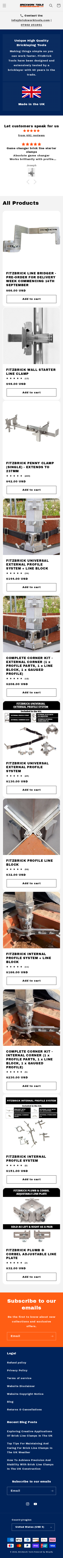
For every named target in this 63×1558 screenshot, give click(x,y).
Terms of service (19, 1378)
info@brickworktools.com (30, 20)
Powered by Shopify (43, 1552)
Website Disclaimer (21, 1386)
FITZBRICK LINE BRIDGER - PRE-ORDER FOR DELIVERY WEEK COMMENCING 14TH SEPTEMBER (31, 279)
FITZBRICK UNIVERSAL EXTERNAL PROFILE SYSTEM (27, 767)
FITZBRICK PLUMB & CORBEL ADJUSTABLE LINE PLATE (31, 1254)
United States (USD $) (29, 1527)
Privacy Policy (17, 1370)
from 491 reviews (31, 135)
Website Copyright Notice (25, 1394)
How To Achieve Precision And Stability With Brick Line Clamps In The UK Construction (30, 1464)
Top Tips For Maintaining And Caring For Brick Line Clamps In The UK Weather (29, 1448)
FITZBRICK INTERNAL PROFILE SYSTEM (26, 1158)
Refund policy (16, 1362)
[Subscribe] (52, 1336)
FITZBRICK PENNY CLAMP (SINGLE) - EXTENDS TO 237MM (30, 467)
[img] (31, 130)
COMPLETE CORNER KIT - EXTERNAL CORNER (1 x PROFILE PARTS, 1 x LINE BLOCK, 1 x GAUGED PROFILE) (29, 666)
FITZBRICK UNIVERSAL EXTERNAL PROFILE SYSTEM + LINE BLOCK (27, 564)
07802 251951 (31, 25)
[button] (4, 5)
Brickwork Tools (26, 1552)
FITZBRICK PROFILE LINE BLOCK (29, 862)
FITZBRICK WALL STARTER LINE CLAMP (31, 372)
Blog (10, 1402)
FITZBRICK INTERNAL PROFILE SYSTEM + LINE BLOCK (28, 958)
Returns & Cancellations (24, 1409)
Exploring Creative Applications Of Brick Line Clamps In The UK (30, 1433)
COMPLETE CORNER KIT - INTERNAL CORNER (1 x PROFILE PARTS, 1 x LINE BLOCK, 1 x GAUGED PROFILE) (29, 1059)
